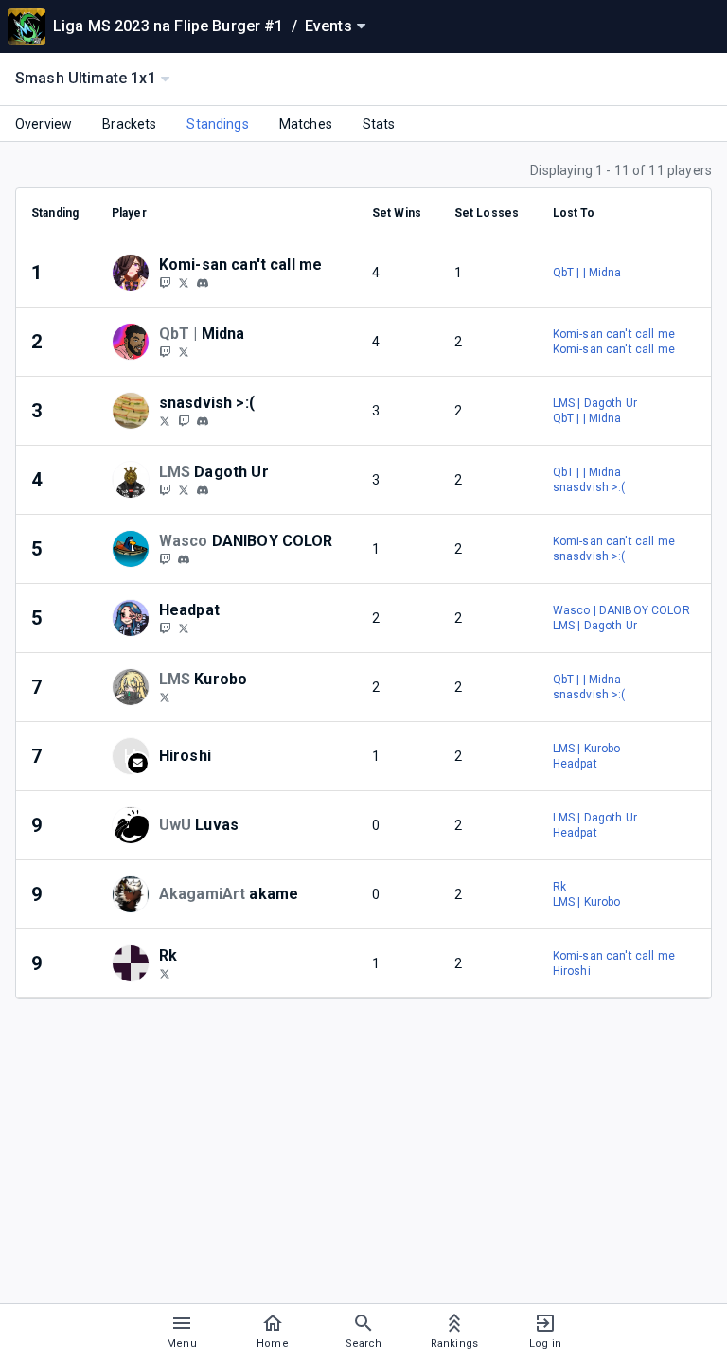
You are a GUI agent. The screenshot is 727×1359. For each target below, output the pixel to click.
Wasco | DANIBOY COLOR (621, 610)
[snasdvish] (183, 420)
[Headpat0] (183, 627)
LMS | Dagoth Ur (595, 403)
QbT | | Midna (587, 272)
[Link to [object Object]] (135, 272)
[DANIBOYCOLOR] (164, 558)
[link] (202, 282)
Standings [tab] (217, 124)
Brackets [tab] (129, 124)
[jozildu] (164, 489)
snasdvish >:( (589, 487)
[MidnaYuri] (183, 351)
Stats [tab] (379, 124)
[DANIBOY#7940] (183, 559)
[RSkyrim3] (183, 489)
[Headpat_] (164, 627)
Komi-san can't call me (614, 334)
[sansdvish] (164, 420)
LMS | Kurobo (587, 748)
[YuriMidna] (164, 351)
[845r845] (164, 972)
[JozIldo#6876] (202, 490)
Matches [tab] (305, 124)
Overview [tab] (43, 124)
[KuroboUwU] (164, 696)
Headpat (575, 763)
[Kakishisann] (183, 282)
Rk (559, 886)
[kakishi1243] (164, 282)
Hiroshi (572, 971)
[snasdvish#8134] (202, 421)
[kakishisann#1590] (202, 283)
